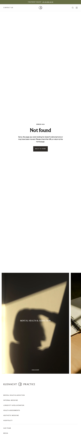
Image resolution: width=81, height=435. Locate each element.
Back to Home (40, 149)
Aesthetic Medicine (11, 415)
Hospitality (8, 420)
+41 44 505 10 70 (47, 2)
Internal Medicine (10, 400)
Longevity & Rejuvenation (13, 405)
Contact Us (8, 8)
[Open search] (74, 8)
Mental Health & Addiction (14, 395)
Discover (35, 370)
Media (5, 433)
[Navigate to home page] (19, 384)
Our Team (7, 428)
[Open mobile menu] (77, 8)
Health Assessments (11, 410)
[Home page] (40, 7)
